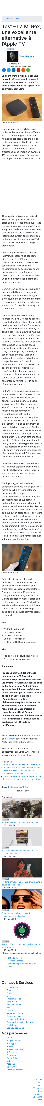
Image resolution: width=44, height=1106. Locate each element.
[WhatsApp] (28, 70)
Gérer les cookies (15, 1069)
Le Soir (10, 1037)
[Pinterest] (18, 70)
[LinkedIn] (14, 70)
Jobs (40, 1099)
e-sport (38, 1094)
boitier (19, 787)
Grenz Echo (12, 1058)
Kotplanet (11, 1064)
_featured (11, 787)
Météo (10, 996)
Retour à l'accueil (23, 791)
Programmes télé (14, 999)
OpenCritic (12, 1067)
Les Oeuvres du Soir (16, 1028)
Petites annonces (14, 1016)
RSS (8, 1007)
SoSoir (10, 1061)
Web (40, 1085)
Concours (11, 1010)
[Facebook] (4, 70)
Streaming (37, 1097)
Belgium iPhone (14, 1040)
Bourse (10, 990)
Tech (17, 18)
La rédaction (12, 987)
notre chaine (26, 755)
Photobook (12, 1025)
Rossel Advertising (15, 1049)
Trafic (9, 993)
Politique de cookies (16, 958)
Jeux (40, 1091)
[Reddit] (23, 70)
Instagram (10, 738)
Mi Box (25, 787)
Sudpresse (11, 1055)
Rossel (10, 1046)
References (12, 1052)
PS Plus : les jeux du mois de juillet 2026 (21, 764)
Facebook (25, 735)
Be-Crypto (11, 1043)
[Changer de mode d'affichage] (41, 7)
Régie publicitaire (15, 1013)
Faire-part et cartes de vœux (20, 1022)
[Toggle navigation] (4, 3)
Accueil (9, 18)
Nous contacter (14, 1004)
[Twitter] (9, 70)
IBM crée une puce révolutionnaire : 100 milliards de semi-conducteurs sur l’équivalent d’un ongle (21, 770)
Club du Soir (12, 1001)
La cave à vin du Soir (16, 1019)
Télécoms (37, 1088)
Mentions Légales (15, 961)
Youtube (36, 735)
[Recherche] (41, 10)
